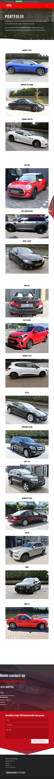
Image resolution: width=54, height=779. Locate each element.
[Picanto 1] (27, 352)
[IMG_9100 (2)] (27, 598)
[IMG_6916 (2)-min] (27, 150)
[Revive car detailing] (15, 773)
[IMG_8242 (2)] (27, 564)
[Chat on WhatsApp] (18, 1)
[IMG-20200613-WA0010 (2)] (27, 639)
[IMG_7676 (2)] (27, 424)
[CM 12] (27, 238)
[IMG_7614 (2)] (27, 317)
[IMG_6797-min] (27, 116)
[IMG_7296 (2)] (27, 387)
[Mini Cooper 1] (27, 208)
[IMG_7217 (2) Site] (27, 81)
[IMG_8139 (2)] (27, 493)
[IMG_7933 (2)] (27, 458)
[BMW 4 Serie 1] (27, 273)
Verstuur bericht (39, 741)
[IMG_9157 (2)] (27, 529)
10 (32, 205)
